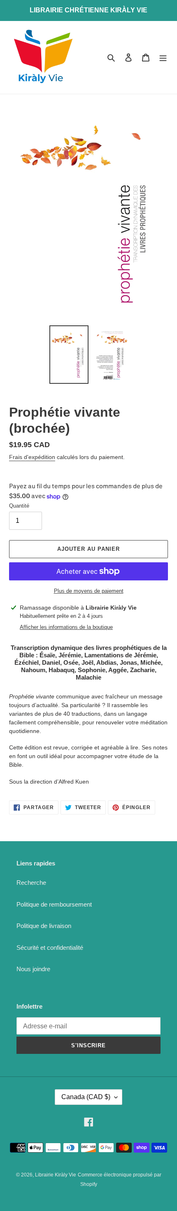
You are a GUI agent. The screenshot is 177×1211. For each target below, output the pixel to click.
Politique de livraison (43, 925)
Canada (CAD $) (85, 1096)
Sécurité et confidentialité (49, 947)
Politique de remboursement (54, 904)
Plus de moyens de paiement (88, 591)
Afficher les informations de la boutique (66, 627)
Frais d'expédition (32, 457)
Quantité (19, 506)
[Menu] (163, 57)
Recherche (31, 882)
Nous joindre (33, 968)
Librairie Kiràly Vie (55, 1175)
